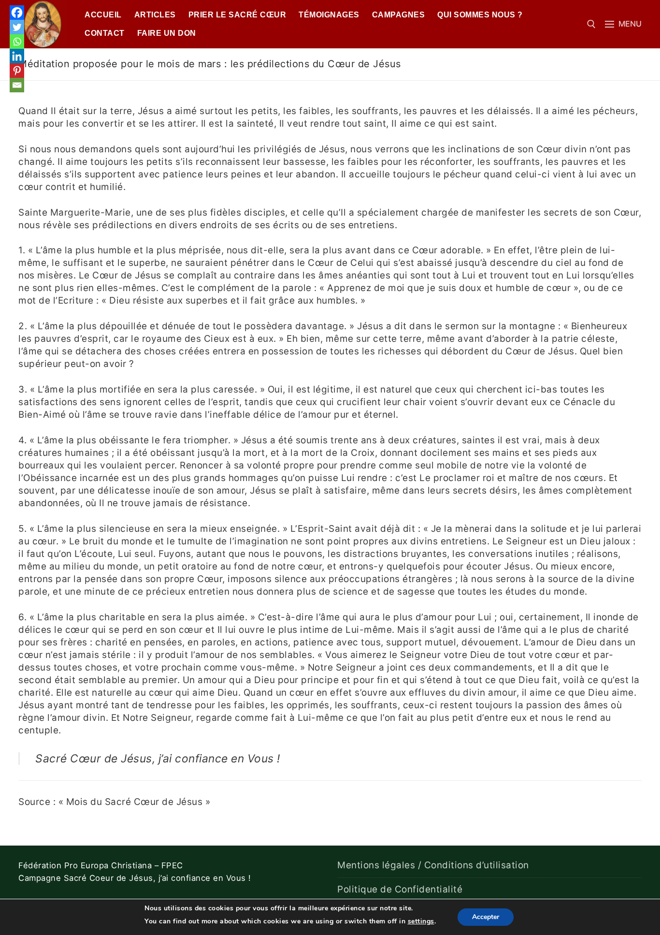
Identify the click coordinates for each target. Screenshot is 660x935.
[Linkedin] (17, 56)
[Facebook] (17, 12)
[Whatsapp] (17, 41)
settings (421, 921)
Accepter (485, 916)
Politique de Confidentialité (399, 889)
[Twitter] (17, 27)
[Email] (17, 85)
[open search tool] (591, 24)
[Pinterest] (17, 70)
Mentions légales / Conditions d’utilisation (433, 865)
